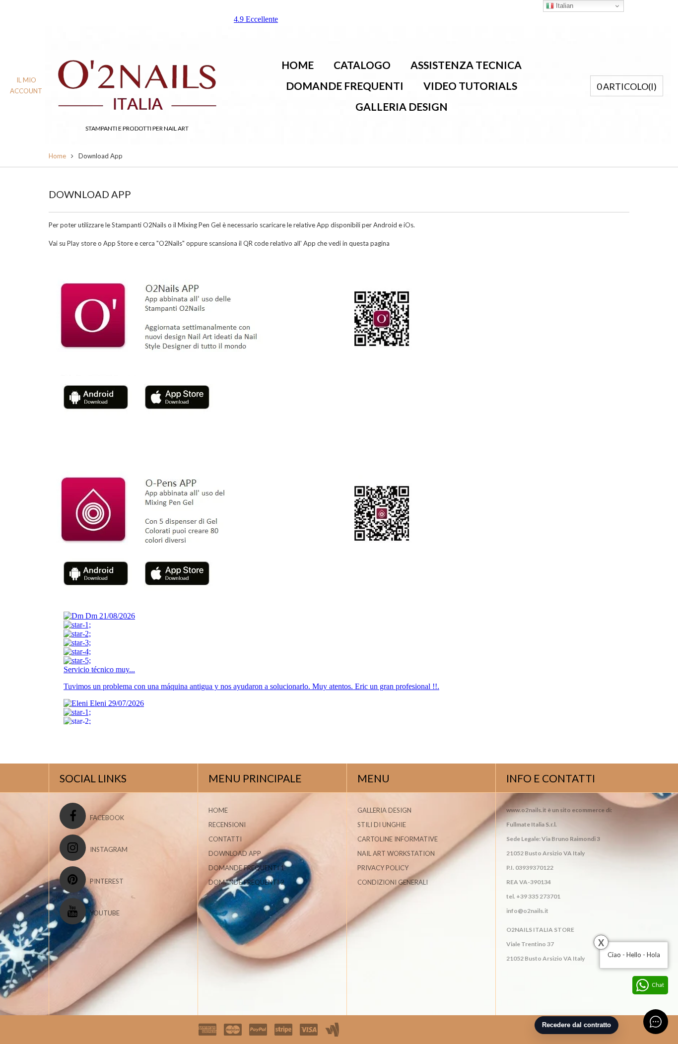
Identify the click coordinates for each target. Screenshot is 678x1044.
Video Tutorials (470, 85)
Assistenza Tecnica (466, 65)
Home (297, 65)
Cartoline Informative (397, 839)
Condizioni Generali (392, 882)
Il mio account (26, 85)
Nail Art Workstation (396, 853)
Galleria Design (401, 106)
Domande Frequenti (345, 85)
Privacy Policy (382, 868)
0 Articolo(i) (627, 86)
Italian (563, 5)
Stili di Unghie (381, 825)
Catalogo (362, 65)
